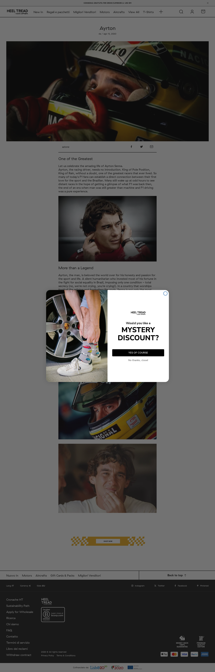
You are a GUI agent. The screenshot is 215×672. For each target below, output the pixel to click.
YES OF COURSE (138, 352)
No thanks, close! (138, 360)
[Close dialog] (165, 293)
